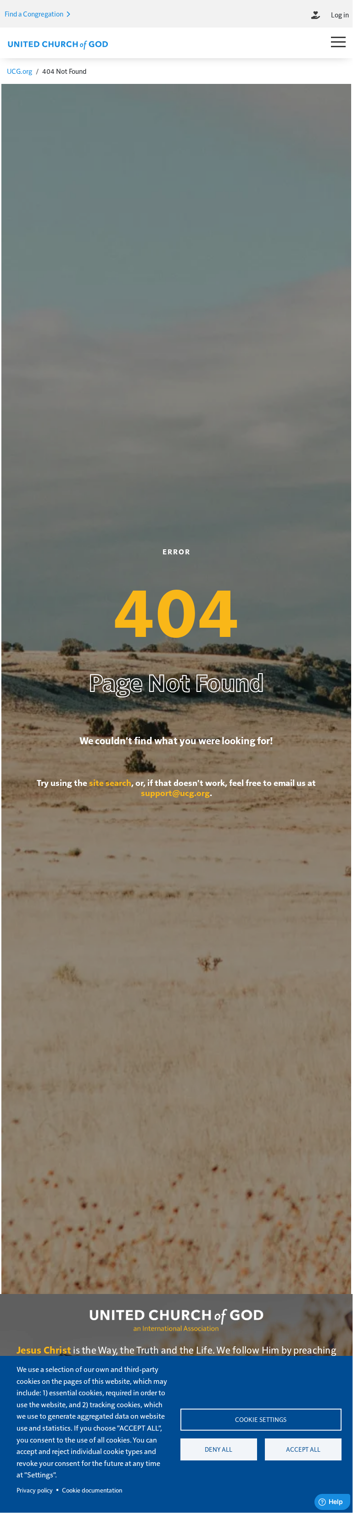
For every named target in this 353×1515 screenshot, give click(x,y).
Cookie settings (260, 1419)
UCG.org (19, 70)
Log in (340, 14)
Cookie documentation (92, 1490)
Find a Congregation (35, 13)
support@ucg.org (175, 792)
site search (110, 782)
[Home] (57, 44)
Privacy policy (35, 1490)
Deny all (218, 1449)
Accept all (303, 1449)
